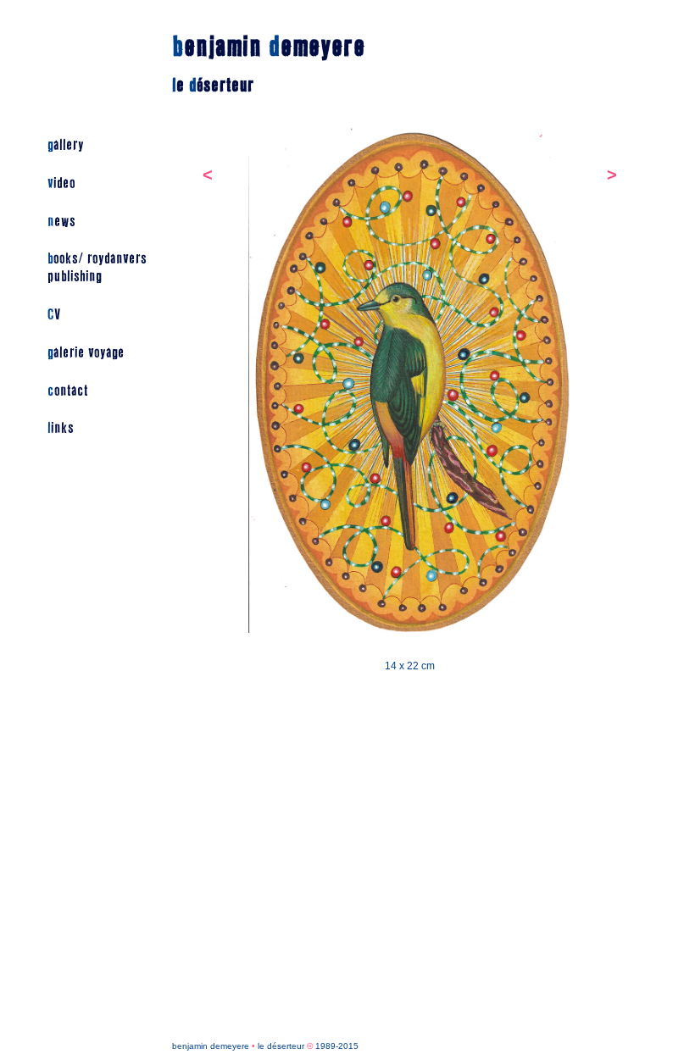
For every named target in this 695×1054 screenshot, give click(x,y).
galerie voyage (86, 353)
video (61, 183)
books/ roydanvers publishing (97, 268)
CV (53, 315)
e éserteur (213, 86)
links (60, 428)
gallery (65, 145)
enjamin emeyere (268, 47)
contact (67, 391)
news (61, 221)
